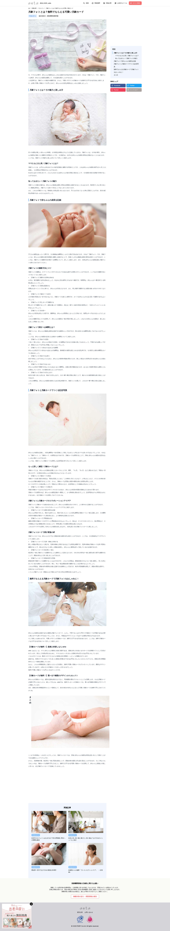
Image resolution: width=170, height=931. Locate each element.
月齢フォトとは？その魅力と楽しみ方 (125, 53)
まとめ (116, 75)
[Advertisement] (67, 785)
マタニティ (41, 8)
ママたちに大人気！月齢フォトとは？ (127, 55)
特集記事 (34, 8)
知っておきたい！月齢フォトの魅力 (126, 58)
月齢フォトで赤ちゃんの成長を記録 (125, 61)
